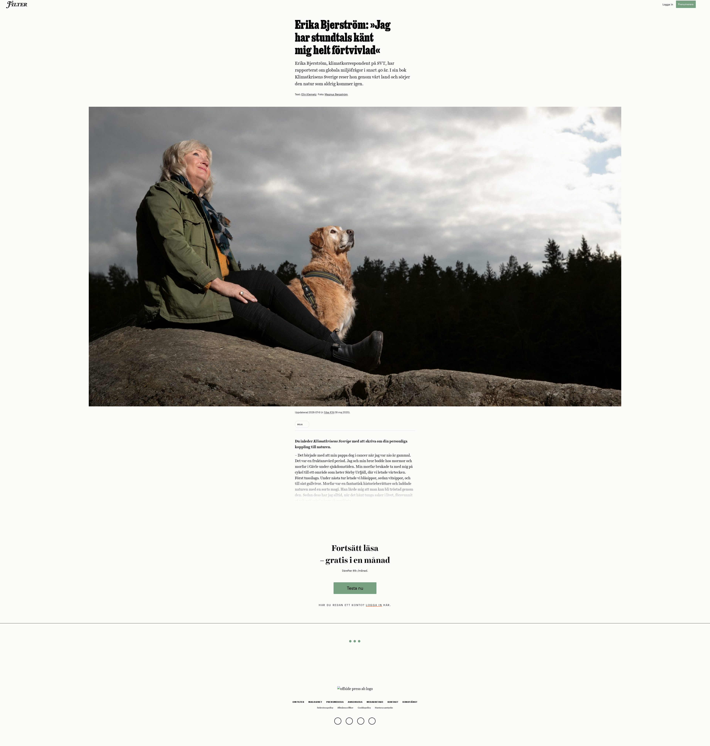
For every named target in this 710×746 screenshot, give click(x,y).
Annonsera (355, 702)
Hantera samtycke (384, 708)
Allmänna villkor (345, 708)
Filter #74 (329, 412)
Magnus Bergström (336, 94)
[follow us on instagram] (360, 721)
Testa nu (355, 587)
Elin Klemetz (309, 94)
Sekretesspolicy (325, 708)
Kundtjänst (410, 702)
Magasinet (315, 702)
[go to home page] (17, 4)
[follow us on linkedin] (372, 721)
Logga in (667, 4)
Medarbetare (375, 702)
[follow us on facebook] (349, 721)
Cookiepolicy (364, 708)
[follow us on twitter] (337, 721)
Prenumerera (686, 4)
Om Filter (298, 702)
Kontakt (393, 702)
